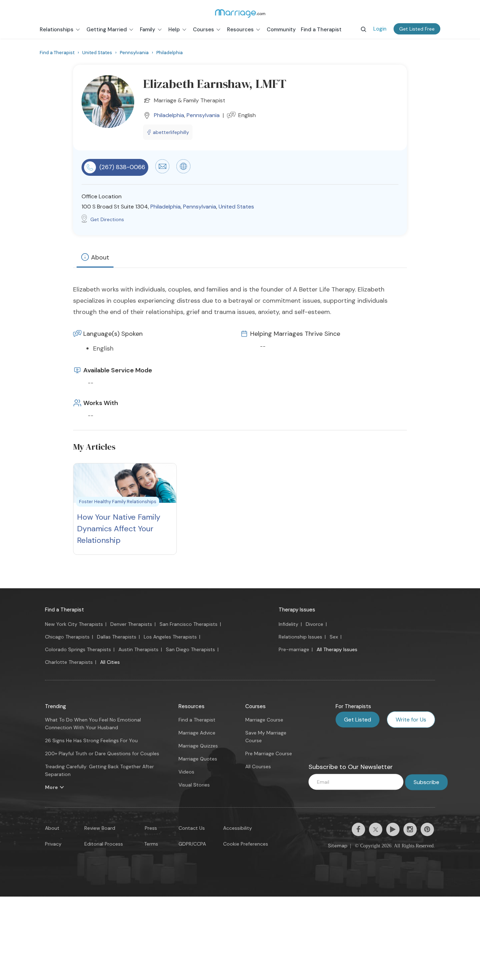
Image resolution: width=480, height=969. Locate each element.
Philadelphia (169, 115)
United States (236, 206)
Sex (334, 637)
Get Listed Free (417, 29)
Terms (151, 844)
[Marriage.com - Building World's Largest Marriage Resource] (240, 13)
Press (151, 828)
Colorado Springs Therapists (78, 649)
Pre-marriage (294, 649)
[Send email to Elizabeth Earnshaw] (162, 171)
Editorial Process (103, 844)
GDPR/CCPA (192, 844)
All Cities (110, 662)
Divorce (314, 624)
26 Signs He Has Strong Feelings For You (91, 740)
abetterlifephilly (171, 132)
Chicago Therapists (67, 637)
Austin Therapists (138, 649)
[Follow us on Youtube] (393, 829)
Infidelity (288, 624)
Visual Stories (194, 785)
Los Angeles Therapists (170, 637)
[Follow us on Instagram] (410, 829)
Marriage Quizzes (198, 746)
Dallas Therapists (116, 637)
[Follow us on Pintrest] (427, 829)
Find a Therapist (64, 609)
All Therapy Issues (337, 649)
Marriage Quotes (198, 759)
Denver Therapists (131, 624)
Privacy (53, 844)
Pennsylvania (203, 115)
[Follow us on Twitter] (375, 829)
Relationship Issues (300, 637)
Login (380, 28)
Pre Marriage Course (268, 753)
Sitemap (338, 845)
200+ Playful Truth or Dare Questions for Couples (102, 753)
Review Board (99, 828)
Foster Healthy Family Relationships (117, 502)
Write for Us (411, 719)
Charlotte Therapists (69, 662)
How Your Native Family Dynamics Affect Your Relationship (118, 528)
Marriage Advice (197, 733)
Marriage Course (264, 720)
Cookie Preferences (245, 844)
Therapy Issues (297, 609)
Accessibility (237, 828)
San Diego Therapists (190, 649)
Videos (186, 772)
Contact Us (192, 828)
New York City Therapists (74, 624)
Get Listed (357, 719)
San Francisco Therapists (189, 624)
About (100, 257)
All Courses (258, 766)
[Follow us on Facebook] (358, 829)
